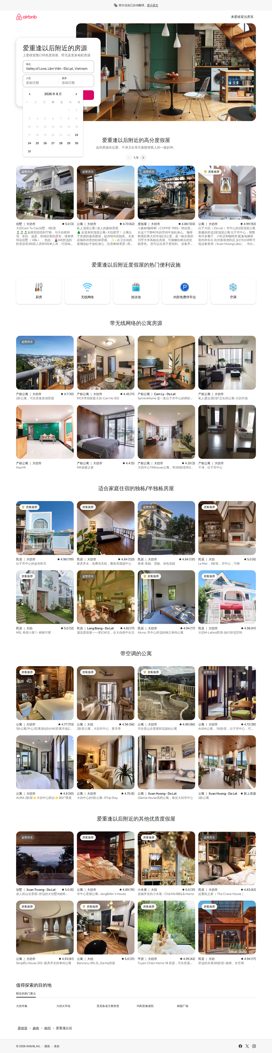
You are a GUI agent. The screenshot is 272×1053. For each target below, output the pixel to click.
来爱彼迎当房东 (242, 17)
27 (53, 143)
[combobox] (58, 68)
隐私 (47, 1046)
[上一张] (129, 157)
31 (29, 151)
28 (60, 143)
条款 (57, 1046)
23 (76, 135)
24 (29, 143)
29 (68, 143)
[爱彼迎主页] (26, 16)
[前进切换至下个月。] (76, 94)
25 (37, 143)
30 (76, 143)
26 (45, 143)
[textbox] (40, 82)
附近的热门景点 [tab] (26, 993)
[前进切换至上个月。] (30, 94)
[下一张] (143, 157)
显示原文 (152, 5)
